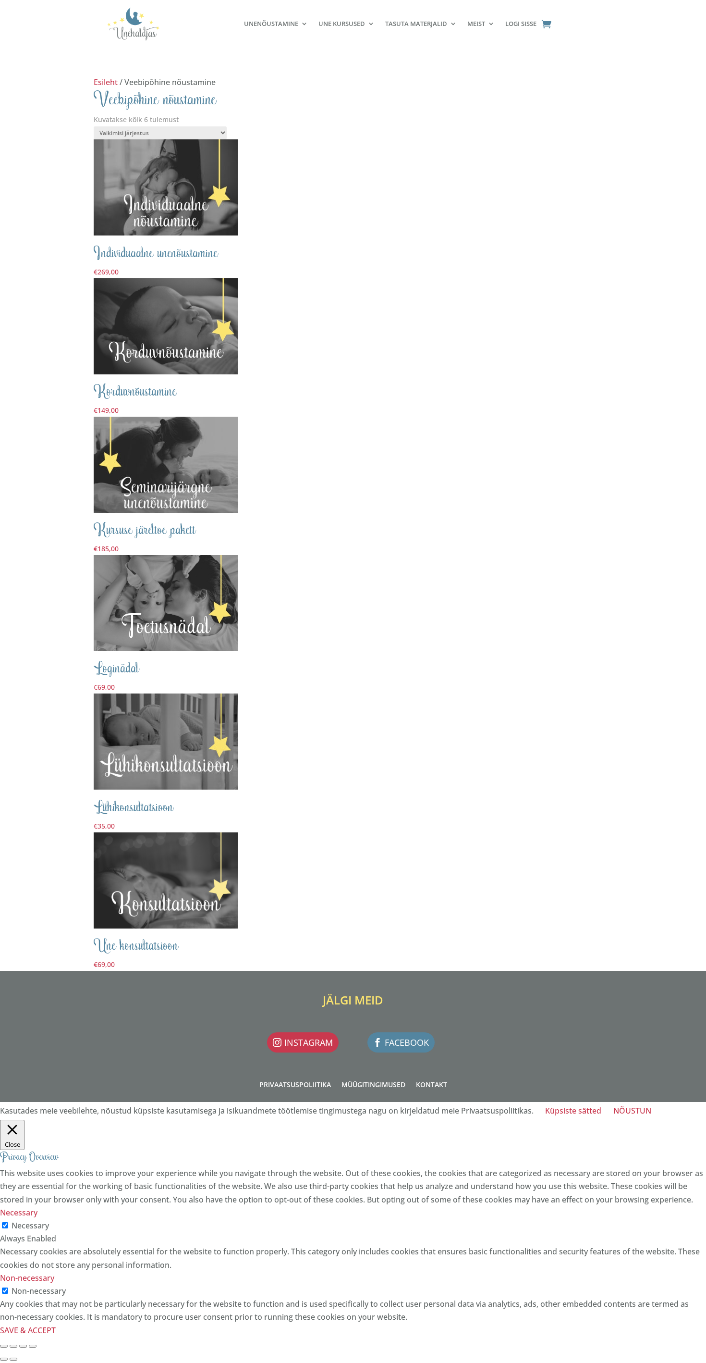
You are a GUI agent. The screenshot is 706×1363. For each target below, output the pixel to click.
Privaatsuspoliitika (295, 1085)
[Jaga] (23, 1346)
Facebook (407, 1042)
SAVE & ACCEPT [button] (28, 1330)
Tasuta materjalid (416, 23)
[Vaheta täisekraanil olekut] (13, 1346)
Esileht (106, 82)
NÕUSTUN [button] (632, 1110)
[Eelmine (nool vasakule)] (4, 1359)
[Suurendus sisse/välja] (4, 1346)
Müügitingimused (373, 1085)
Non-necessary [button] (27, 1278)
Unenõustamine (271, 23)
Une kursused (341, 23)
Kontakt (431, 1085)
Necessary (30, 1225)
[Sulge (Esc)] (33, 1346)
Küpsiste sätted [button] (573, 1110)
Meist (476, 23)
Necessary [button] (18, 1212)
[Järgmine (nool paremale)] (13, 1359)
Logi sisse (520, 23)
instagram (308, 1042)
